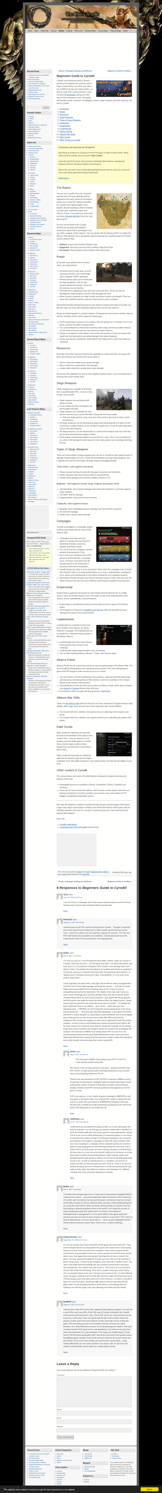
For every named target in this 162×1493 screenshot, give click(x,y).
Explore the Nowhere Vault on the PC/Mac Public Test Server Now (38, 584)
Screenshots (88, 1456)
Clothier (32, 195)
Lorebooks (33, 214)
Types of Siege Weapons (70, 120)
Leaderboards (65, 129)
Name (59, 1409)
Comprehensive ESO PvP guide (73, 827)
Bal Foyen (33, 276)
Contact (114, 1454)
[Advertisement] (81, 50)
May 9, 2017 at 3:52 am (79, 1054)
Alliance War (34, 175)
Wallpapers (88, 1458)
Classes (53, 31)
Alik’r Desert (34, 266)
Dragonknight (34, 159)
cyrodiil (64, 874)
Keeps (62, 112)
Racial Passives (33, 150)
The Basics (64, 109)
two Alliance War (72, 704)
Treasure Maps (115, 31)
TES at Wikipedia (89, 1471)
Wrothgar (31, 334)
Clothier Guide (33, 92)
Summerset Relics (36, 226)
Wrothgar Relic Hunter (37, 224)
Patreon (86, 1480)
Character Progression (35, 148)
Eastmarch (33, 284)
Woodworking (34, 202)
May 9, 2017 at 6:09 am (72, 1189)
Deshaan (33, 280)
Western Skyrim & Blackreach (37, 332)
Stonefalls (33, 278)
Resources (64, 115)
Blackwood (31, 290)
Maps (30, 212)
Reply (65, 911)
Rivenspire (33, 264)
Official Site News (41, 568)
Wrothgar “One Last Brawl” (38, 220)
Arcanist (32, 157)
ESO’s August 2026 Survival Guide (39, 627)
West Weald (32, 330)
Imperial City (32, 311)
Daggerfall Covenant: (35, 429)
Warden (32, 170)
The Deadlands (33, 322)
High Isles (31, 309)
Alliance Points (66, 132)
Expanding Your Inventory (36, 94)
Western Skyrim (33, 402)
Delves (32, 229)
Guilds (32, 181)
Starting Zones (33, 153)
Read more (63, 178)
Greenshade (34, 246)
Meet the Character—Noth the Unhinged (37, 677)
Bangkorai (33, 268)
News (36, 31)
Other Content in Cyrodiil (70, 140)
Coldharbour (32, 294)
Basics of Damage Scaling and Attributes (74, 71)
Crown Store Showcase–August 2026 (37, 618)
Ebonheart (31, 271)
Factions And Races (34, 146)
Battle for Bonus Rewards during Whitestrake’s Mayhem (38, 594)
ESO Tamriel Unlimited (36, 549)
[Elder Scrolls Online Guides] (81, 17)
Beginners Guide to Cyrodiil (76, 75)
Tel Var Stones (33, 209)
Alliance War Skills (67, 134)
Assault (67, 688)
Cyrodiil (30, 135)
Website (60, 1426)
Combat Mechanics (34, 129)
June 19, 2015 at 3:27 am (73, 897)
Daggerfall (31, 253)
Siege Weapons (66, 117)
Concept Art (88, 1454)
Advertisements (33, 532)
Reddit (86, 1469)
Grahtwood (33, 244)
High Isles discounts (35, 557)
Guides (61, 31)
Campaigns (64, 123)
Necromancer (34, 161)
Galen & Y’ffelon (33, 302)
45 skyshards (69, 95)
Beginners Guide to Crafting (120, 71)
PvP (69, 874)
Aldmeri (30, 237)
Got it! (149, 1489)
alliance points (96, 872)
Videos (59, 1462)
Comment (61, 1375)
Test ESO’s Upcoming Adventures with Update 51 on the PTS (38, 607)
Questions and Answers (64, 1460)
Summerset (32, 317)
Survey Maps (103, 31)
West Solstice (32, 328)
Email (59, 1418)
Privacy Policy (116, 1458)
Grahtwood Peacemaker (38, 218)
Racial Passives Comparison (37, 125)
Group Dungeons (33, 131)
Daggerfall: (31, 357)
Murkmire (31, 315)
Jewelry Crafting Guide (35, 81)
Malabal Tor (34, 248)
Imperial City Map (35, 216)
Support (75, 688)
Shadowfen (33, 282)
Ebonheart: (31, 371)
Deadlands (31, 476)
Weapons (33, 184)
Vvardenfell (32, 326)
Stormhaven (34, 262)
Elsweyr (30, 300)
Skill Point (106, 691)
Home (30, 31)
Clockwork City (33, 292)
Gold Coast (32, 305)
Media (125, 31)
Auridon (32, 241)
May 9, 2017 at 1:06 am (72, 956)
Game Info (44, 31)
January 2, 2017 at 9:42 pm (73, 922)
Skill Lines (78, 31)
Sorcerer (33, 165)
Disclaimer (115, 1456)
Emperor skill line (72, 216)
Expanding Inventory (35, 138)
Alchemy (33, 191)
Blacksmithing (34, 193)
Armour (32, 177)
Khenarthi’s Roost (36, 239)
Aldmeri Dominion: (34, 413)
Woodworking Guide (35, 90)
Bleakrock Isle (34, 274)
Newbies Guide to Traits (36, 96)
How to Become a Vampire (36, 84)
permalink (86, 874)
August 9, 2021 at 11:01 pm (73, 1305)
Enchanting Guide (34, 98)
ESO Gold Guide (33, 79)
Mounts (30, 123)
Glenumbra (33, 260)
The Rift (32, 286)
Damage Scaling (33, 127)
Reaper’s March (35, 250)
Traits (30, 121)
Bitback (86, 1482)
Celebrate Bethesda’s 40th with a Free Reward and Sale (38, 652)
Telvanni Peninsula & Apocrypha (38, 320)
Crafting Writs (34, 206)
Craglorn (31, 296)
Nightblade (33, 163)
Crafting (69, 31)
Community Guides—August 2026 (38, 572)
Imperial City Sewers (35, 313)
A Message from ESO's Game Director (37, 637)
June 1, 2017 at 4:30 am (79, 1122)
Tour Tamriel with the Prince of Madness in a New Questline (37, 665)
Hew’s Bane (32, 307)
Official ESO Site (89, 1467)
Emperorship (65, 126)
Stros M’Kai (33, 255)
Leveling (31, 116)
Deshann (33, 456)
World (32, 186)
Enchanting (33, 198)
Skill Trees (31, 173)
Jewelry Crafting (35, 200)
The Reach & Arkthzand (36, 324)
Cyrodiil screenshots (68, 824)
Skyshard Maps (90, 31)
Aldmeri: (31, 343)
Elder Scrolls (65, 137)
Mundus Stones (33, 133)
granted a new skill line (94, 610)
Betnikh (32, 258)
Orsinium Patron (35, 222)
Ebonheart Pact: (33, 447)
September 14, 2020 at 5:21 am (75, 1240)
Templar (32, 168)
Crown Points (33, 553)
